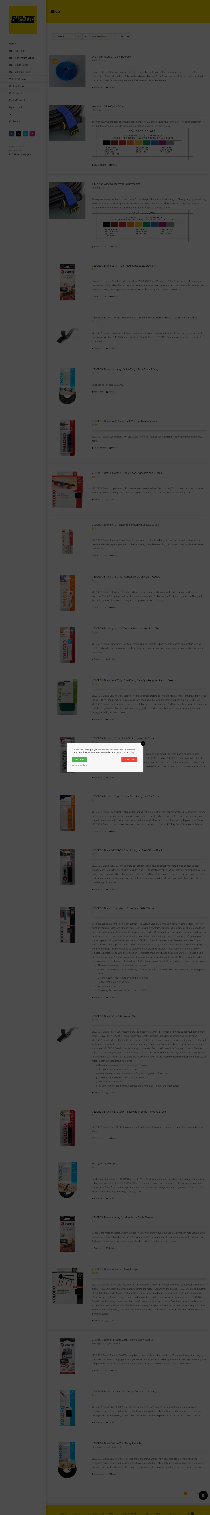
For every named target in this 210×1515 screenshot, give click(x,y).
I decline (129, 759)
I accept (79, 759)
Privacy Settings (79, 765)
